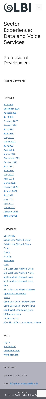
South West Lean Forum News (18, 310)
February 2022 (11, 187)
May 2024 (9, 137)
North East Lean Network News (19, 289)
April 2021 (8, 203)
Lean (6, 264)
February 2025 (11, 121)
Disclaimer (9, 395)
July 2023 (8, 146)
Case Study (9, 236)
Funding (8, 256)
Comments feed (12, 350)
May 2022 (8, 174)
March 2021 (9, 207)
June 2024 (9, 133)
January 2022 (10, 191)
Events (7, 252)
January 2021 (10, 216)
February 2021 (11, 212)
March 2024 (10, 142)
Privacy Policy (34, 395)
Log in (7, 342)
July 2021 (8, 195)
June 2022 (9, 170)
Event (6, 248)
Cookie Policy (21, 395)
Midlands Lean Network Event (18, 277)
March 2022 (9, 183)
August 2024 (10, 125)
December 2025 (12, 109)
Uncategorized (11, 318)
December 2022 (12, 158)
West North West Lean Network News (22, 322)
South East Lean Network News (19, 306)
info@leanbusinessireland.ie (24, 383)
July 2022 (8, 166)
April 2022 (9, 179)
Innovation (9, 260)
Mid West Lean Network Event (18, 269)
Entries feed (10, 346)
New (6, 285)
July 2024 (8, 129)
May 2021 (8, 199)
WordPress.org (11, 355)
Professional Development (17, 60)
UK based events (12, 314)
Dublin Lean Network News (17, 244)
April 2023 (9, 150)
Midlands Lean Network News (18, 281)
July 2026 (8, 104)
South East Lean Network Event (19, 302)
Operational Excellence (15, 293)
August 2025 (10, 113)
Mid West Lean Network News (19, 273)
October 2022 (10, 162)
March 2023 (10, 154)
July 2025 (8, 117)
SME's (7, 297)
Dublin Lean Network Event (17, 240)
